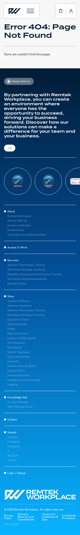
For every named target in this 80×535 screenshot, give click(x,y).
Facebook (13, 441)
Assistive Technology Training (26, 265)
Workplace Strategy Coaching (26, 269)
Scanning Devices (18, 375)
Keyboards (14, 347)
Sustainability (15, 230)
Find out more (9, 148)
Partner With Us (17, 220)
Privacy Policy (9, 517)
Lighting (12, 384)
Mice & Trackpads (18, 352)
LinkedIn (12, 437)
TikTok (11, 460)
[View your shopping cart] (61, 11)
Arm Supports (16, 342)
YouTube (12, 455)
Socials (11, 432)
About (11, 211)
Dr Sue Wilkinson (18, 402)
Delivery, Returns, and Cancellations (26, 517)
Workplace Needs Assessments (27, 278)
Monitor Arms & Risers (21, 366)
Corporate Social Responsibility (26, 234)
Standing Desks (17, 324)
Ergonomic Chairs (18, 319)
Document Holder (18, 356)
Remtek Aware (16, 283)
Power (11, 328)
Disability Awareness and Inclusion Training (34, 274)
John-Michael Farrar (20, 406)
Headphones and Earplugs (23, 380)
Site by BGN (11, 524)
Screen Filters (16, 370)
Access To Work (17, 247)
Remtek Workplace (19, 216)
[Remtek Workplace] (14, 11)
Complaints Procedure (69, 517)
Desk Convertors (17, 333)
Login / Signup (16, 473)
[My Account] (71, 11)
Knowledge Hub (17, 397)
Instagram (13, 446)
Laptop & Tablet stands (21, 338)
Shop (10, 296)
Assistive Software (19, 301)
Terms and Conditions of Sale (50, 517)
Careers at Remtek (19, 225)
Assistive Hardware (19, 305)
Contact (12, 419)
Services (12, 260)
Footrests (13, 361)
